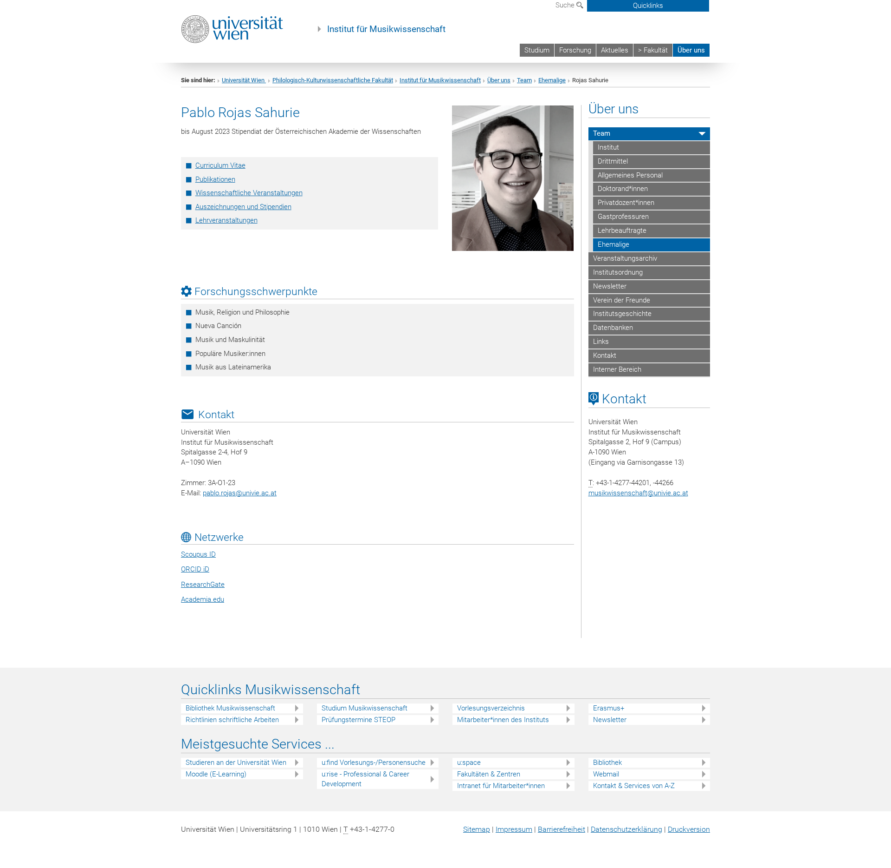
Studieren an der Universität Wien (236, 762)
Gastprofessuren (623, 216)
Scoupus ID (198, 554)
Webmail (606, 774)
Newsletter (609, 286)
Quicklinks (648, 5)
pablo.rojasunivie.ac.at (240, 493)
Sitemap (476, 829)
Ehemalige (552, 80)
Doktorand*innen (623, 188)
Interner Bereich (617, 369)
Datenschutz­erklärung (626, 829)
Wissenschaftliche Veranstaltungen (249, 193)
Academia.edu (202, 599)
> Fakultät (653, 50)
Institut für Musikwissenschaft (386, 29)
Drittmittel (613, 161)
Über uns (691, 50)
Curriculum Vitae (220, 165)
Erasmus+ (608, 708)
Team (524, 80)
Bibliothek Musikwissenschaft (230, 708)
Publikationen (215, 179)
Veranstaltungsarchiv (625, 258)
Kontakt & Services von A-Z (634, 786)
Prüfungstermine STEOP (358, 720)
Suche (565, 5)
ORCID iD (195, 569)
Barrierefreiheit (561, 829)
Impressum (514, 829)
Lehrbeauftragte (622, 230)
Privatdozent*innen (626, 202)
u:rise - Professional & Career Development (365, 779)
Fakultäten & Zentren (488, 774)
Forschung (575, 50)
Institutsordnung (618, 272)
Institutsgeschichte (622, 313)
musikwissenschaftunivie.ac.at (638, 493)
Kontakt (604, 355)
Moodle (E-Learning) (216, 774)
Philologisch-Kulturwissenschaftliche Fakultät (332, 80)
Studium (536, 50)
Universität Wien (244, 80)
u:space (469, 762)
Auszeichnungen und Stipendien (243, 207)
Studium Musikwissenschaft (364, 708)
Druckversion (689, 829)
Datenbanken (613, 327)
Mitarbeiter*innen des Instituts (503, 720)
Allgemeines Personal (630, 175)
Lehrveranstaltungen (226, 220)
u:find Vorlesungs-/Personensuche (374, 762)
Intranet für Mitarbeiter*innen (501, 786)
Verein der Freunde (621, 300)
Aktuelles (614, 50)
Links (601, 341)
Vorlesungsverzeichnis (491, 708)
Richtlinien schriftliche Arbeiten (232, 720)
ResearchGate (203, 584)
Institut (608, 147)
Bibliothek (607, 762)
